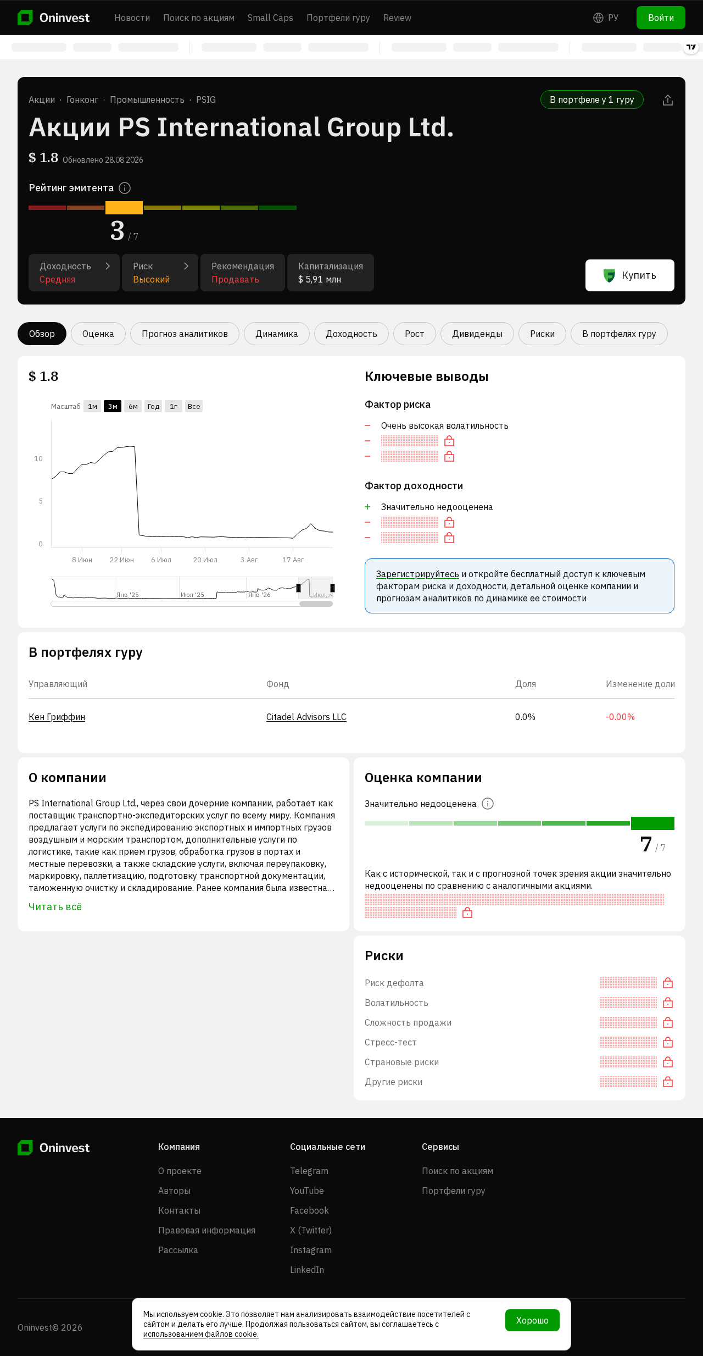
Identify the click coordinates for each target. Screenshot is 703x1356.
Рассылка (178, 1249)
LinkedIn (307, 1269)
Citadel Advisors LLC (306, 716)
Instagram (311, 1249)
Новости (132, 17)
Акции (42, 99)
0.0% (525, 716)
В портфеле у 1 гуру (592, 99)
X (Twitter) (311, 1230)
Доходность (351, 333)
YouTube (307, 1190)
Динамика (276, 333)
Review (397, 17)
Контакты (179, 1210)
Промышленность (147, 99)
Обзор (42, 333)
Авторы (174, 1190)
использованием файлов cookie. (201, 1334)
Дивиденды (477, 333)
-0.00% (620, 716)
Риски (542, 333)
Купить (639, 275)
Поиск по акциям (199, 17)
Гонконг (82, 99)
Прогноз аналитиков (185, 333)
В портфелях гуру (619, 333)
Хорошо (532, 1320)
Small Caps (270, 17)
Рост (415, 333)
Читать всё (55, 906)
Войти (661, 17)
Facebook (309, 1210)
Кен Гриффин (57, 716)
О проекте (180, 1170)
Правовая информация (206, 1230)
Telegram (309, 1170)
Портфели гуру (338, 17)
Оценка (98, 333)
